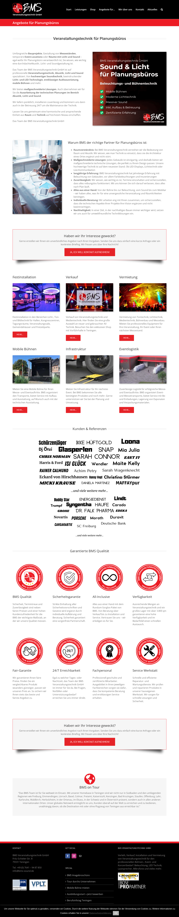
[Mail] (80, 856)
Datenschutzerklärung (100, 913)
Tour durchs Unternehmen (81, 881)
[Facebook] (67, 856)
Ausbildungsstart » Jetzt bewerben (85, 894)
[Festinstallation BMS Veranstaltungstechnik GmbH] (36, 284)
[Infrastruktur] (89, 356)
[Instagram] (74, 856)
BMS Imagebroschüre (78, 875)
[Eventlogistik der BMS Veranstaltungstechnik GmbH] (142, 356)
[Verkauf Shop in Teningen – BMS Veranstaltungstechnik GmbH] (89, 284)
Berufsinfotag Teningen (79, 900)
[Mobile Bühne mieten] (36, 356)
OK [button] (116, 913)
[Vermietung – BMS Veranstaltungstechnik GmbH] (142, 284)
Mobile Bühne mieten (78, 887)
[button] (162, 9)
